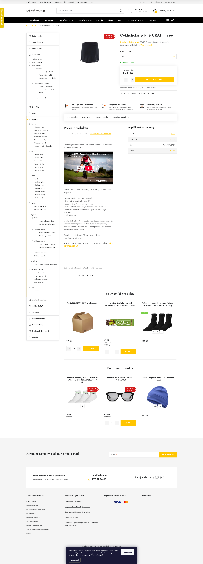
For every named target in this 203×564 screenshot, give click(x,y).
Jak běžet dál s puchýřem (73, 501)
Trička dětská (38, 69)
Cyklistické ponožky (40, 253)
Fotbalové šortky (39, 191)
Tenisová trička (39, 167)
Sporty (35, 119)
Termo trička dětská (45, 75)
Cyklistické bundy (39, 241)
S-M (155, 406)
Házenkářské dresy (40, 209)
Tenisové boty (38, 155)
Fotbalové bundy (39, 188)
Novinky (35, 312)
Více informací (97, 555)
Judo (32, 288)
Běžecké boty (116, 546)
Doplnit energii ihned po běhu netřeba (77, 512)
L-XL (160, 406)
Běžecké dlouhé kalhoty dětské (46, 91)
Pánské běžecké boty (89, 546)
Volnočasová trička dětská (47, 78)
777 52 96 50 (137, 10)
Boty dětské (37, 48)
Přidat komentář (86, 276)
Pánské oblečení (36, 59)
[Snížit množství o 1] (126, 80)
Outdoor (34, 261)
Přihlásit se (168, 455)
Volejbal (33, 124)
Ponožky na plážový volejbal (43, 146)
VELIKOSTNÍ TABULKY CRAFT (100, 134)
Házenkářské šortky (40, 206)
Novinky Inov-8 (38, 325)
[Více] (170, 20)
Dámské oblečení (37, 62)
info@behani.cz (99, 475)
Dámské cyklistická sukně (129, 42)
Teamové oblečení (37, 270)
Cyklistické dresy (39, 218)
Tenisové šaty (38, 161)
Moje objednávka (45, 2)
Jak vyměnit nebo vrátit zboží (64, 2)
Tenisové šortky (39, 164)
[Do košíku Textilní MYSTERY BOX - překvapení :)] (91, 348)
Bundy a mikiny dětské (41, 98)
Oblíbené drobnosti (40, 331)
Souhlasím (128, 552)
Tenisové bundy (39, 170)
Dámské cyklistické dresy (47, 224)
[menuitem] (33, 20)
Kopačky (36, 179)
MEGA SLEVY (37, 306)
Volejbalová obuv (39, 127)
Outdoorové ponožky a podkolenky (45, 264)
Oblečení (36, 55)
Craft (154, 88)
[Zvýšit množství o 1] (132, 80)
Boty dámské (37, 42)
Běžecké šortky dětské (46, 87)
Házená (33, 203)
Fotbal (33, 176)
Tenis (33, 151)
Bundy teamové (39, 273)
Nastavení (75, 560)
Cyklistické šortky (39, 229)
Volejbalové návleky (40, 143)
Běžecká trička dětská (46, 72)
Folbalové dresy (39, 185)
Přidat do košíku (154, 80)
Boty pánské (37, 36)
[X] (157, 477)
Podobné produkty (120, 117)
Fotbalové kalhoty (39, 195)
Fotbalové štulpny (39, 182)
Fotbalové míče (39, 198)
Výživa (34, 113)
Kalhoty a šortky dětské (41, 83)
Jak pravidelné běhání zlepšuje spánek (77, 507)
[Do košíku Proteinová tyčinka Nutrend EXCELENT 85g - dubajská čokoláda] (128, 351)
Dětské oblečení (36, 66)
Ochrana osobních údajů (34, 526)
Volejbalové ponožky (40, 137)
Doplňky (35, 107)
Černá (172, 150)
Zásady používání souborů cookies (37, 530)
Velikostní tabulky (32, 522)
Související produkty (100, 117)
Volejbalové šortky (40, 140)
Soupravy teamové (40, 276)
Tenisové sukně (39, 158)
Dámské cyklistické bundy (47, 247)
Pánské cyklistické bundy (47, 244)
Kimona (36, 291)
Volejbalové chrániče (41, 130)
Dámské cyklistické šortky (47, 236)
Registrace (171, 2)
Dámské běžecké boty (104, 546)
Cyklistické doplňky (40, 256)
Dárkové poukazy (39, 300)
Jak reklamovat (82, 2)
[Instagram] (162, 477)
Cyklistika (34, 215)
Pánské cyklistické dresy (46, 221)
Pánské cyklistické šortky (47, 233)
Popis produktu (71, 117)
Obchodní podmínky (33, 517)
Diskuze (85, 117)
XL (161, 332)
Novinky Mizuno (38, 318)
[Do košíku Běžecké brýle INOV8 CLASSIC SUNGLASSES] (128, 423)
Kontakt (28, 534)
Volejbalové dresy (39, 133)
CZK (144, 2)
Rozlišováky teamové (41, 279)
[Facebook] (152, 477)
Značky (35, 337)
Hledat (121, 11)
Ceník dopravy (31, 2)
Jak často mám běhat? (72, 517)
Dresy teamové (39, 282)
